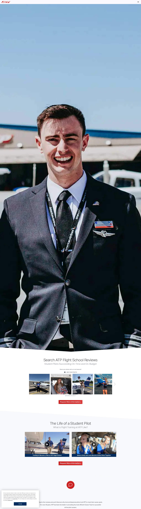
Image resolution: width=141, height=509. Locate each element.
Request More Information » (70, 402)
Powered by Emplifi (71, 395)
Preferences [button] (10, 500)
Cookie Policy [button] (15, 498)
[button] (138, 2)
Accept (20, 503)
